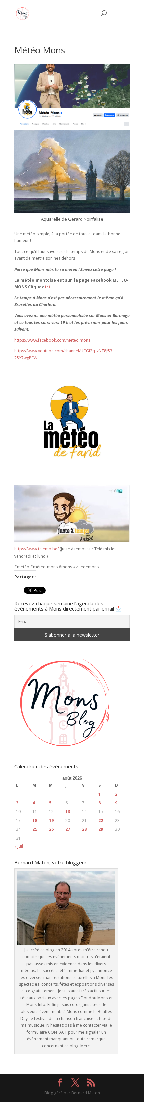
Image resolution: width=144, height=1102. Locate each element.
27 (67, 829)
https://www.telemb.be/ (36, 549)
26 (51, 829)
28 (84, 829)
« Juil (18, 846)
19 (51, 820)
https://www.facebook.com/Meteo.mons (52, 340)
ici (47, 287)
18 (34, 820)
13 (67, 811)
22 (100, 820)
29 (100, 829)
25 (34, 829)
